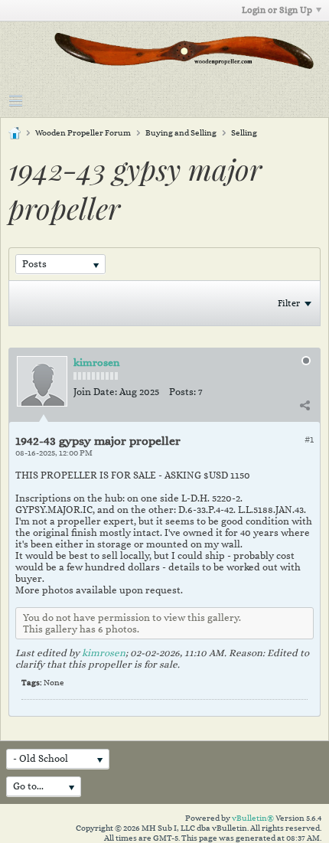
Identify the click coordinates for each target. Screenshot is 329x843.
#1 (309, 439)
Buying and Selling (181, 133)
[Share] (304, 405)
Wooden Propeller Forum (83, 133)
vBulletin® (253, 818)
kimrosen (96, 362)
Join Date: (95, 391)
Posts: (182, 391)
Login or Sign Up (277, 10)
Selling (244, 133)
